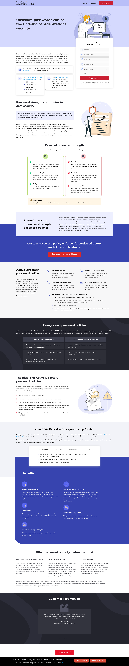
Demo (85, 3)
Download (105, 3)
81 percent (26, 70)
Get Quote (92, 3)
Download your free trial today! (64, 254)
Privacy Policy (94, 83)
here (62, 662)
